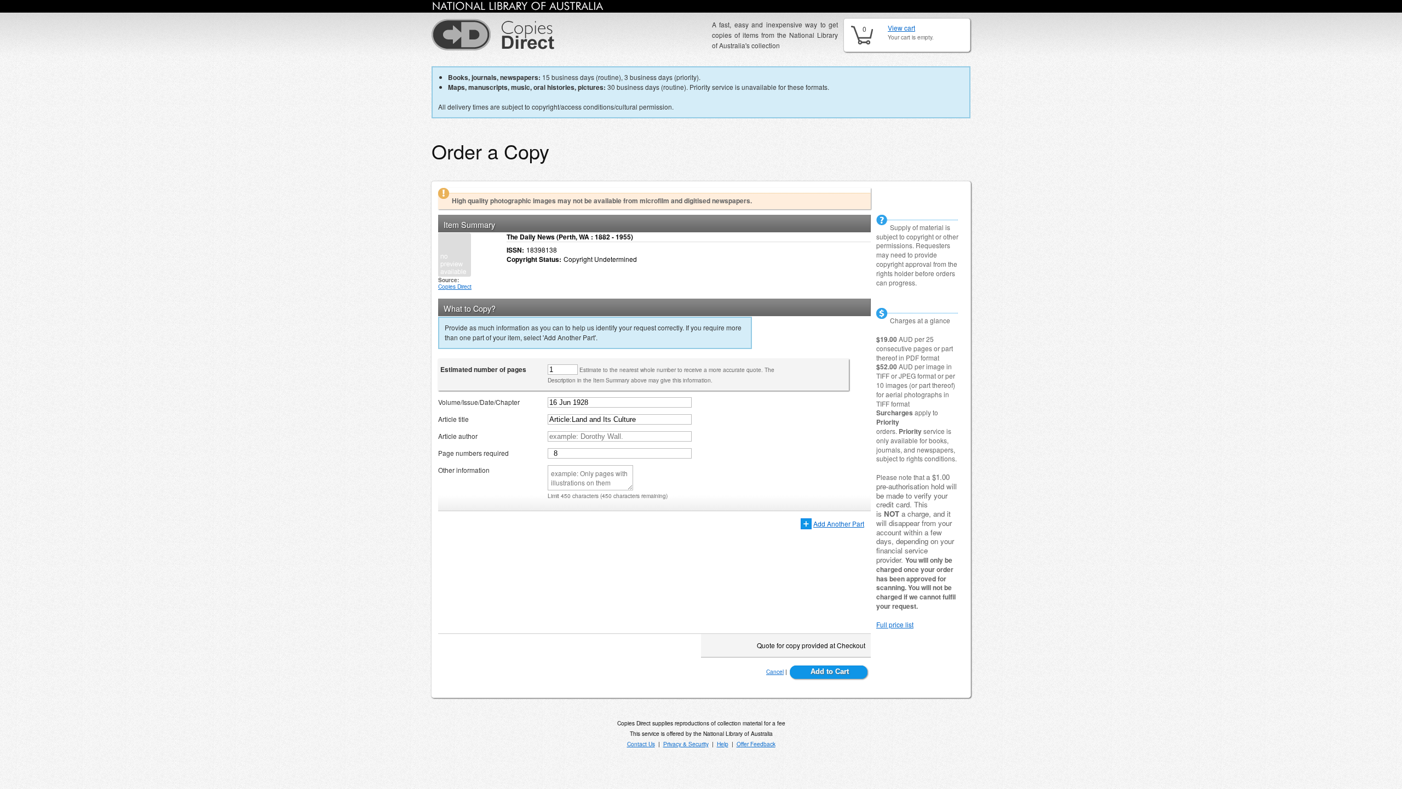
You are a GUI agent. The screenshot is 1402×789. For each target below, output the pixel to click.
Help (722, 744)
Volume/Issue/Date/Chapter (479, 402)
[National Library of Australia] (518, 8)
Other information (464, 469)
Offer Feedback (756, 744)
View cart (901, 27)
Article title (453, 419)
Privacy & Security (686, 744)
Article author (458, 436)
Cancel (775, 671)
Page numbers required (473, 453)
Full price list (894, 624)
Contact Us (641, 744)
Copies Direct (455, 286)
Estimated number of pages (483, 369)
